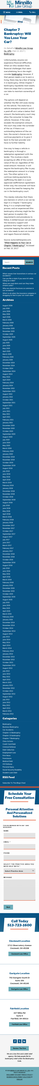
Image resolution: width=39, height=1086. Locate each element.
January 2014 (8, 654)
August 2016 (7, 565)
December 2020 (9, 425)
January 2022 (8, 397)
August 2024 (7, 374)
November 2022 (9, 388)
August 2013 (7, 668)
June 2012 (6, 702)
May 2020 (6, 445)
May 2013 (6, 677)
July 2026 (6, 308)
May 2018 (6, 511)
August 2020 (7, 437)
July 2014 (6, 637)
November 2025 (9, 331)
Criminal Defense (9, 747)
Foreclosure (7, 758)
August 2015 (7, 600)
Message (8, 877)
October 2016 (8, 560)
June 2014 (6, 640)
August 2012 (7, 697)
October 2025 (8, 334)
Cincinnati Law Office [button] (19, 954)
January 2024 (8, 385)
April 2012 (6, 708)
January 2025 (8, 360)
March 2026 (7, 320)
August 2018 (7, 503)
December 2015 (9, 588)
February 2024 (8, 383)
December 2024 (9, 363)
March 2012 (7, 711)
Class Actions (8, 741)
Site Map (18, 1074)
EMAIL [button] (20, 12)
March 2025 (7, 354)
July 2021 (6, 408)
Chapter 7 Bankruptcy (11, 738)
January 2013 (8, 685)
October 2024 (8, 368)
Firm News (7, 755)
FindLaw (19, 1079)
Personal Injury (8, 767)
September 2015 (9, 597)
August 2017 (7, 537)
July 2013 (6, 671)
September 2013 (9, 665)
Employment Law (9, 753)
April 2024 (6, 380)
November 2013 (9, 660)
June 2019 (6, 474)
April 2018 (6, 514)
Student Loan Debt (10, 773)
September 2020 (9, 434)
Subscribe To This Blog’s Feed (14, 783)
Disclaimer (10, 1074)
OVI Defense (7, 764)
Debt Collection (8, 750)
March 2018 (7, 517)
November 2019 (9, 460)
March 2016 (7, 580)
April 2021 (6, 417)
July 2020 (6, 440)
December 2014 (9, 622)
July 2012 (6, 700)
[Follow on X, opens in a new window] (19, 1041)
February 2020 (8, 451)
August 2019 (7, 468)
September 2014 (9, 631)
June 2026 (6, 311)
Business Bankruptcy (11, 727)
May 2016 (6, 574)
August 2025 (7, 340)
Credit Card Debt (9, 744)
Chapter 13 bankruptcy (11, 736)
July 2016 (6, 568)
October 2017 (8, 531)
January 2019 (8, 488)
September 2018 (9, 500)
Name (6, 831)
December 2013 (9, 657)
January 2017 (8, 551)
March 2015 (7, 614)
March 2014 (7, 648)
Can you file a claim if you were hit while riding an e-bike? (18, 279)
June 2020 (6, 443)
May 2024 (6, 377)
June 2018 (6, 508)
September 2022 (9, 391)
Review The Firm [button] (19, 1048)
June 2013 (6, 674)
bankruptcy (17, 74)
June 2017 (6, 543)
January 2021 (8, 423)
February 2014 (8, 651)
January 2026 (8, 326)
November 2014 (9, 625)
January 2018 (8, 523)
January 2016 (8, 585)
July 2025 (6, 343)
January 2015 (8, 620)
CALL (34, 12)
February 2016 (8, 582)
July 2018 (6, 505)
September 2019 (9, 465)
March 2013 (7, 682)
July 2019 (6, 471)
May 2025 (6, 348)
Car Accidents (8, 730)
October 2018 (8, 497)
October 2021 (8, 400)
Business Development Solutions (19, 1077)
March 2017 (7, 545)
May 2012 (6, 705)
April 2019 (6, 480)
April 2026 (6, 317)
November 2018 (9, 494)
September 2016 (9, 563)
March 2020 (7, 448)
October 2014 (8, 628)
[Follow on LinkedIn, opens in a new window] (24, 1041)
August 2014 (7, 634)
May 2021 (6, 414)
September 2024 (9, 371)
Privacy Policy (27, 1074)
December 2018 (9, 491)
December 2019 (9, 457)
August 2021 (7, 405)
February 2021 (8, 420)
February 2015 (8, 617)
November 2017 (9, 528)
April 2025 (6, 351)
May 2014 (6, 642)
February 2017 (8, 548)
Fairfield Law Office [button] (19, 1024)
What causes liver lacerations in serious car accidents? (19, 275)
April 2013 (6, 680)
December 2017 (9, 525)
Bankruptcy (9, 54)
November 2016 (9, 557)
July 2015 (6, 602)
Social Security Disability (12, 770)
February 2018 (8, 520)
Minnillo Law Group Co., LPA (20, 1070)
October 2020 (8, 431)
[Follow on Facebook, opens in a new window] (15, 1041)
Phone (7, 853)
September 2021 (9, 403)
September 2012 (9, 694)
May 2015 (6, 608)
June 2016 (6, 571)
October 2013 (8, 662)
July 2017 (6, 540)
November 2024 (9, 366)
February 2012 (8, 714)
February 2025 (8, 357)
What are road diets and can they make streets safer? (18, 284)
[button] (6, 11)
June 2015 (6, 605)
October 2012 (8, 691)
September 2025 (9, 337)
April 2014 (6, 645)
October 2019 (8, 463)
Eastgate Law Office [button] (19, 989)
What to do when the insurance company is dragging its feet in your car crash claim (19, 294)
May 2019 (6, 477)
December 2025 (9, 328)
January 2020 (8, 454)
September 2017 (9, 534)
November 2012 (9, 688)
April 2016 (6, 577)
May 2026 (6, 314)
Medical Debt (8, 761)
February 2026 (8, 323)
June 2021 (6, 411)
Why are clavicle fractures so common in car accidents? (18, 289)
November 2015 (9, 591)
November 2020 (9, 428)
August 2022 (7, 394)
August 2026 (7, 306)
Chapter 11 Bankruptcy (11, 733)
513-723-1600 (19, 925)
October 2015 (8, 594)
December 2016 (9, 554)
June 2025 (6, 346)
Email (7, 842)
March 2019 (7, 483)
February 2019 (8, 485)
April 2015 (6, 611)
